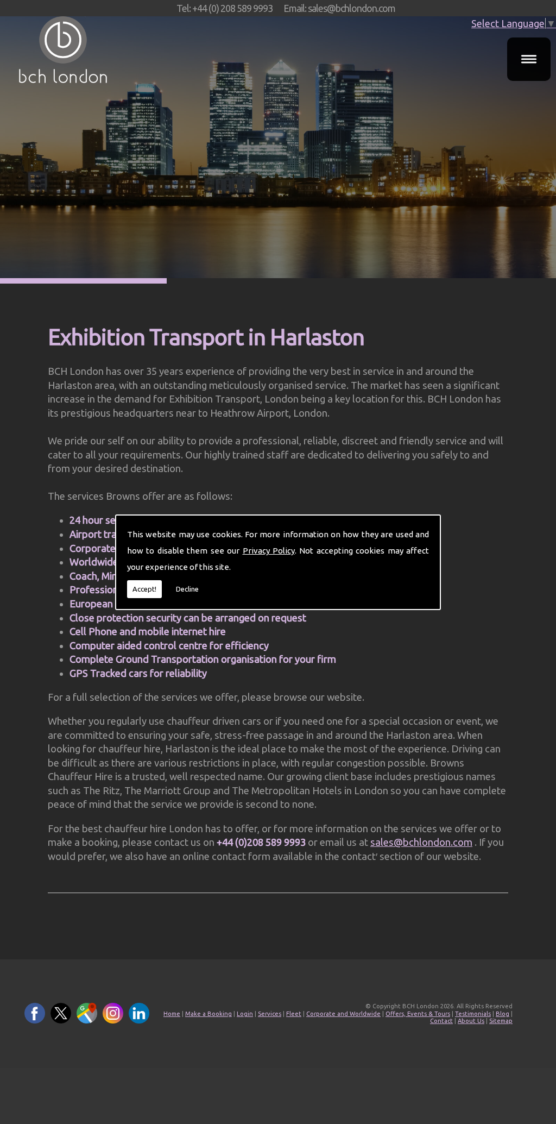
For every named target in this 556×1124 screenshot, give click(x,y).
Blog (502, 1013)
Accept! (144, 589)
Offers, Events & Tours (418, 1013)
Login (245, 1013)
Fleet (293, 1013)
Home (171, 1013)
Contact (441, 1021)
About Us (471, 1021)
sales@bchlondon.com (421, 842)
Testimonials (473, 1013)
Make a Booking (208, 1013)
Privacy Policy (269, 550)
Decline (187, 589)
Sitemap (501, 1021)
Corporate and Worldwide (343, 1013)
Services (269, 1013)
